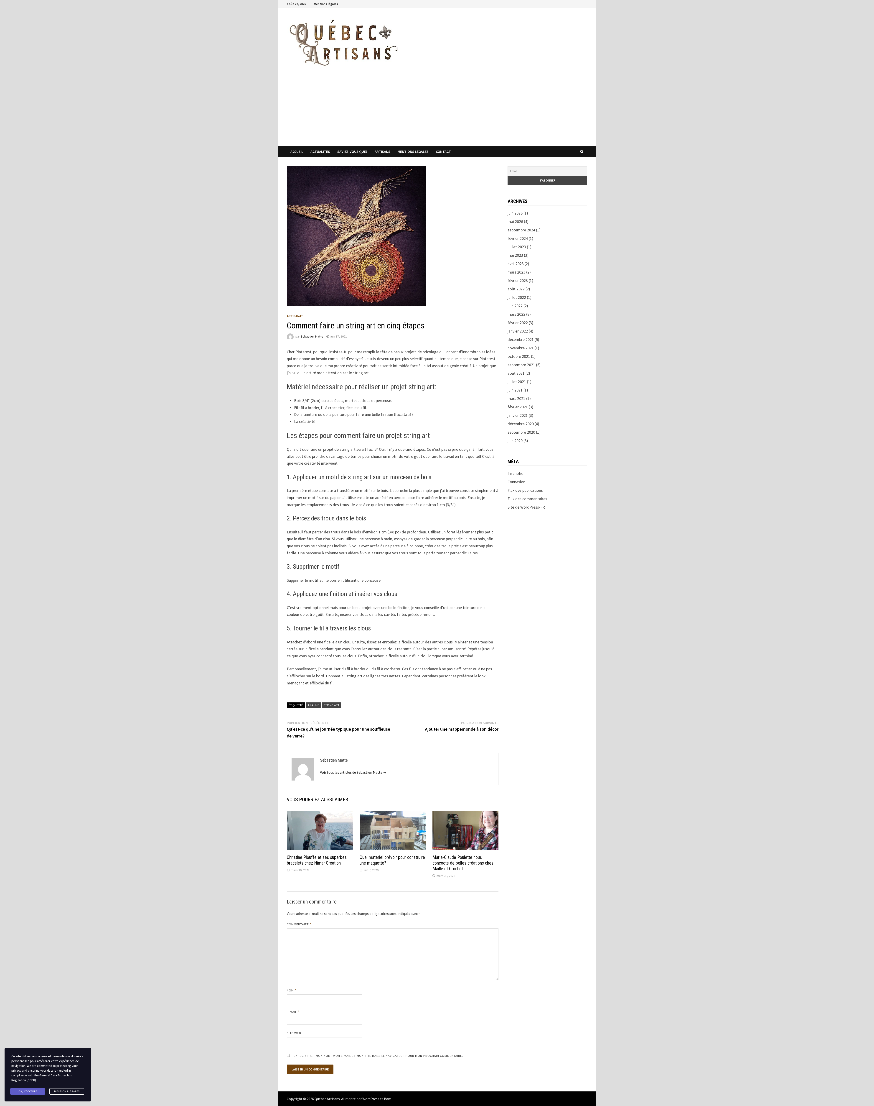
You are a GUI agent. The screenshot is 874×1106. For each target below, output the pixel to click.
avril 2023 (516, 263)
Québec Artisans (327, 1098)
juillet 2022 (517, 297)
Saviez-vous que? (352, 151)
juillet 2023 (517, 246)
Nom (291, 990)
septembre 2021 (521, 364)
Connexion (516, 481)
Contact (443, 151)
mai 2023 (515, 255)
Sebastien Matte (312, 336)
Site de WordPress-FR (526, 507)
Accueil (296, 151)
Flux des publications (525, 490)
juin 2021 (515, 390)
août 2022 (516, 289)
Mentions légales (326, 4)
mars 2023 (516, 272)
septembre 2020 (521, 432)
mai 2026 (515, 221)
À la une (313, 705)
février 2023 (518, 280)
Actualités (320, 151)
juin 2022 (515, 305)
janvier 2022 (518, 331)
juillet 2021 (517, 381)
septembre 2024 (521, 230)
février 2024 (518, 238)
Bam (387, 1098)
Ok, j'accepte (27, 1091)
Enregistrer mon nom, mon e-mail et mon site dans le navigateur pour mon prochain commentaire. (378, 1056)
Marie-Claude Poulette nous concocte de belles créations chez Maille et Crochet (462, 863)
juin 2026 (515, 213)
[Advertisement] (437, 111)
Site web (294, 1033)
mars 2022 (516, 314)
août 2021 (516, 373)
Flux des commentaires (527, 498)
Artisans (382, 151)
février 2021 (518, 407)
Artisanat (295, 316)
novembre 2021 (521, 348)
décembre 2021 (521, 339)
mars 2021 (516, 398)
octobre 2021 (519, 356)
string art (331, 705)
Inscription (517, 473)
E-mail (293, 1012)
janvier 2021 (518, 415)
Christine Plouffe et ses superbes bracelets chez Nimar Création (317, 860)
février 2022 (518, 322)
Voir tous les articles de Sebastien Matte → (353, 772)
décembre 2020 (521, 423)
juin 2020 (515, 440)
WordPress (370, 1098)
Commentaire (299, 924)
